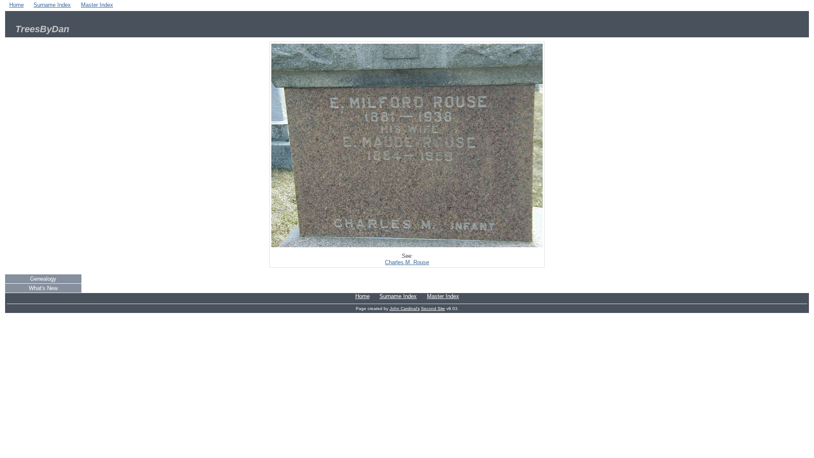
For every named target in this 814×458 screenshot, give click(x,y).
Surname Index (52, 5)
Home (16, 5)
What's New (43, 288)
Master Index (97, 5)
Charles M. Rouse (407, 262)
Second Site (433, 308)
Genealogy (43, 279)
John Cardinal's (405, 308)
